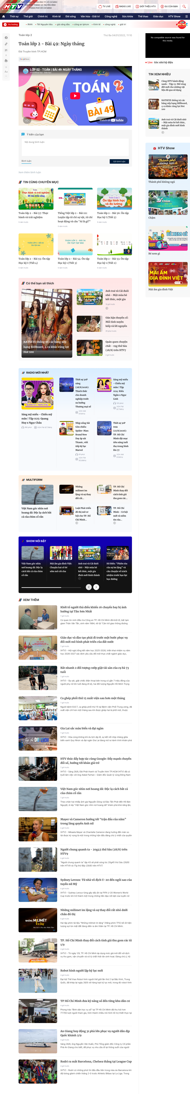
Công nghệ (111, 16)
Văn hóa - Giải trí (90, 16)
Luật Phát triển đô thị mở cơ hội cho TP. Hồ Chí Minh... (83, 514)
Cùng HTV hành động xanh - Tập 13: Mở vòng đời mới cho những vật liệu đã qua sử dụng (174, 85)
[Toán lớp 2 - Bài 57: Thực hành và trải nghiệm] (36, 199)
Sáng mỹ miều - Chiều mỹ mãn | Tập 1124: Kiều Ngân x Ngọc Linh (120, 389)
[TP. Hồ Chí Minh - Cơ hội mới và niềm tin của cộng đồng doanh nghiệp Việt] (104, 510)
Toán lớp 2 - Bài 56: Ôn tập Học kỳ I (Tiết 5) (113, 215)
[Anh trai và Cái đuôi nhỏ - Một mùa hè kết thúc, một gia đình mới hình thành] (90, 297)
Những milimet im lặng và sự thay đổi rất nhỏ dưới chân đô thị (94, 912)
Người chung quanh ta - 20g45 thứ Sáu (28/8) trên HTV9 (93, 851)
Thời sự (14, 16)
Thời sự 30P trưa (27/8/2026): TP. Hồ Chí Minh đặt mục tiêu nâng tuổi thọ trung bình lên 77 (120, 436)
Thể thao (143, 16)
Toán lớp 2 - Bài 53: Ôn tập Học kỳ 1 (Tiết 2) (113, 261)
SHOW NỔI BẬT (36, 541)
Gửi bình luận (119, 161)
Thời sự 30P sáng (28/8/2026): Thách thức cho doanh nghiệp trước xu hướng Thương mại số (83, 393)
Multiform (34, 479)
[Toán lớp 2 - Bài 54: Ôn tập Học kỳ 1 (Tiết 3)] (75, 244)
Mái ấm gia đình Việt (160, 289)
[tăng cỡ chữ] (6, 67)
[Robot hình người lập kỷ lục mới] (38, 981)
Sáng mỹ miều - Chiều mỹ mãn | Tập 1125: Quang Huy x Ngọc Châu (37, 418)
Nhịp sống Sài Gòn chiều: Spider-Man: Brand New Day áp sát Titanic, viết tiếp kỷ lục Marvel (82, 436)
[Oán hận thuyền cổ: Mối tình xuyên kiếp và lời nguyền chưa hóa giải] (90, 324)
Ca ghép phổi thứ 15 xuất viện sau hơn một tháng (92, 698)
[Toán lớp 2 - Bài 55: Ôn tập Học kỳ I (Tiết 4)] (36, 244)
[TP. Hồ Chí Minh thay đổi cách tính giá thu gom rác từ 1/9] (104, 489)
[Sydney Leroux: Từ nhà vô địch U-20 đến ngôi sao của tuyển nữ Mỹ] (38, 890)
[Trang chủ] (3, 16)
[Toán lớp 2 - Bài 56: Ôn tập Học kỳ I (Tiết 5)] (114, 199)
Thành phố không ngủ (161, 181)
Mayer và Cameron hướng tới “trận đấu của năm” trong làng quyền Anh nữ (93, 821)
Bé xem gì (154, 253)
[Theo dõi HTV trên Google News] (24, 59)
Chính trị (43, 16)
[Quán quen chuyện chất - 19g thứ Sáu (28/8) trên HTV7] (90, 348)
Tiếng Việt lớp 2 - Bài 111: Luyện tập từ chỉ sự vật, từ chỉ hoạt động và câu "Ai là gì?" (75, 217)
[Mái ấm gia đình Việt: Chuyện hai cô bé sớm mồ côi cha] (61, 553)
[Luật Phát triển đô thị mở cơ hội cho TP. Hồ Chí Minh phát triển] (66, 510)
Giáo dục (158, 16)
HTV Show (174, 16)
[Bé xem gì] (168, 238)
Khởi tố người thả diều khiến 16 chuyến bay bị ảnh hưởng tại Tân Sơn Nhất (93, 609)
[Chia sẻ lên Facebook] (6, 37)
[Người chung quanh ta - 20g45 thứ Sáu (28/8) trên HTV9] (38, 859)
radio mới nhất (37, 372)
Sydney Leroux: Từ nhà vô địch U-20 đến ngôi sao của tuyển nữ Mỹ (96, 882)
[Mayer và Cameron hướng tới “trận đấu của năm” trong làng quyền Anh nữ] (38, 829)
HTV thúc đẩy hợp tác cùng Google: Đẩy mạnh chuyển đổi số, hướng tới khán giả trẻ (95, 761)
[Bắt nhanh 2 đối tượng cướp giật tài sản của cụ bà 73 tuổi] (38, 678)
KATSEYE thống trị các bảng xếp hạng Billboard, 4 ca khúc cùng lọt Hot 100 (46, 347)
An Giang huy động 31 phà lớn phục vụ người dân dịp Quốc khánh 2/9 (95, 1033)
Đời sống (71, 16)
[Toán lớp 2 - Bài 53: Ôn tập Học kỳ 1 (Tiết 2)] (114, 244)
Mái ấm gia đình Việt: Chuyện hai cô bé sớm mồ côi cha (61, 567)
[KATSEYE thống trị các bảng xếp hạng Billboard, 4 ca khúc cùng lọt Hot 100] (47, 320)
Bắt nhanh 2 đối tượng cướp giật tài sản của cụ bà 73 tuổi (94, 670)
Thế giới (28, 16)
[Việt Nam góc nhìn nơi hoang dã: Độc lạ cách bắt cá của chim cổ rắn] (37, 495)
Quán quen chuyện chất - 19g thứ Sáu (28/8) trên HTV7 (116, 346)
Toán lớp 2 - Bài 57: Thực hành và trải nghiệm (33, 215)
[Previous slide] (89, 587)
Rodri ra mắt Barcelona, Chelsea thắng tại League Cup (96, 1061)
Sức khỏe (127, 16)
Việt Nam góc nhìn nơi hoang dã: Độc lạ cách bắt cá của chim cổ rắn (36, 512)
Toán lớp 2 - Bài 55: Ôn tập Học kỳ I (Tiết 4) (34, 261)
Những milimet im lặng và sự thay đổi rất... (83, 492)
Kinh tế (57, 16)
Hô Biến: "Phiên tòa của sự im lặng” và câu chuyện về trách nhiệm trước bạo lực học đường (117, 571)
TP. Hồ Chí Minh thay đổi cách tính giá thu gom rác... (120, 492)
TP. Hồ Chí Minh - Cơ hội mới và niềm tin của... (120, 514)
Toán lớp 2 (25, 35)
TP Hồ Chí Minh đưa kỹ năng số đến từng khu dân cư (95, 1001)
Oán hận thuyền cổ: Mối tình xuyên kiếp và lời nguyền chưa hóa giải (117, 322)
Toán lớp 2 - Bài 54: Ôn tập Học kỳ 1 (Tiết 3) (74, 261)
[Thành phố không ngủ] (168, 166)
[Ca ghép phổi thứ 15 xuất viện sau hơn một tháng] (38, 708)
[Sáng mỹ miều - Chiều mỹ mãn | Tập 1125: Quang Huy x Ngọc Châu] (37, 394)
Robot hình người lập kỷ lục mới (81, 970)
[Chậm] (168, 202)
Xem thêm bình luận (30, 172)
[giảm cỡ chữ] (6, 76)
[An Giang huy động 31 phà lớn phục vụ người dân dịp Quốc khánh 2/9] (38, 1041)
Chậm (151, 217)
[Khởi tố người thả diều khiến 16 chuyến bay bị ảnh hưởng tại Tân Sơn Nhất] (38, 617)
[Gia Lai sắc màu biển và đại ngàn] (38, 738)
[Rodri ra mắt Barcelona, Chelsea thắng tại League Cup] (38, 1071)
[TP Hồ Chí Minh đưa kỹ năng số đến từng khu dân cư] (38, 1011)
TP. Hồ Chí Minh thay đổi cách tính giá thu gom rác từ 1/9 (96, 942)
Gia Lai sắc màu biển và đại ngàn (81, 728)
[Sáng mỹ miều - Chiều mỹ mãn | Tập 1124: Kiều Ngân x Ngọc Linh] (104, 385)
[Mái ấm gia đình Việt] (168, 274)
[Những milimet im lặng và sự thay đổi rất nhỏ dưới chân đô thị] (66, 489)
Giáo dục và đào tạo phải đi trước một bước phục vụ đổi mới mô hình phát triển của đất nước (94, 639)
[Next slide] (96, 587)
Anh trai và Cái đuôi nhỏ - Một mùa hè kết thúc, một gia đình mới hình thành (117, 296)
